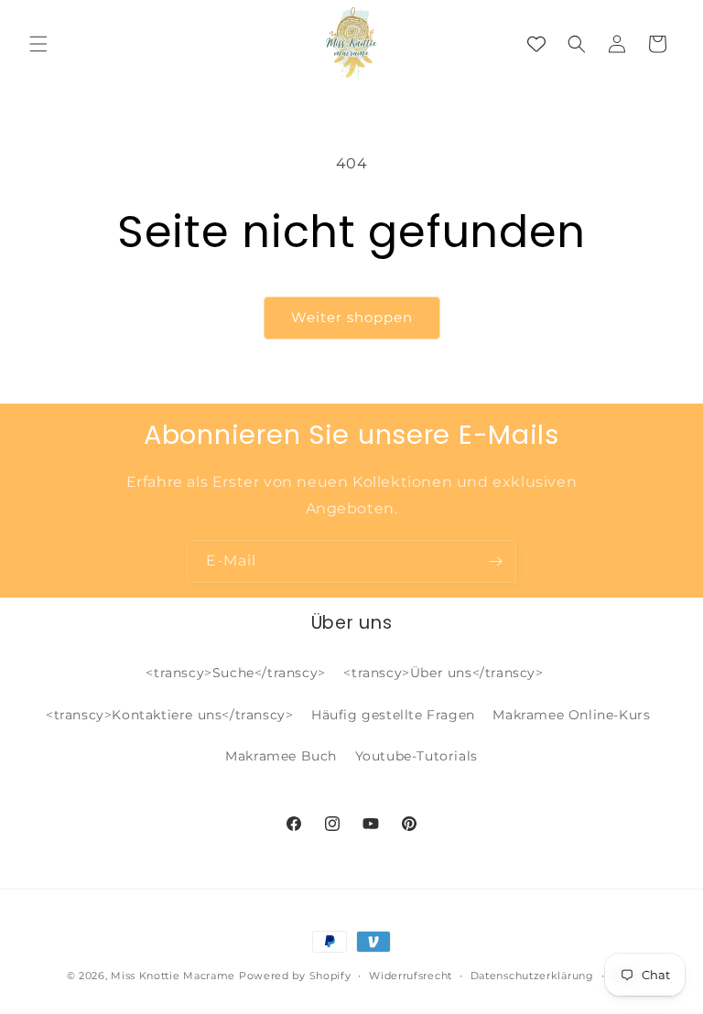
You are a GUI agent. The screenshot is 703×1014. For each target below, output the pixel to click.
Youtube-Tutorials (416, 756)
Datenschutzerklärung (532, 975)
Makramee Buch (281, 756)
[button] (38, 44)
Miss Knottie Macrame (173, 975)
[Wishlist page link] (536, 44)
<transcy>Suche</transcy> (235, 672)
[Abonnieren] (495, 561)
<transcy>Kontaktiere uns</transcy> (169, 715)
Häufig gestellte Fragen (393, 715)
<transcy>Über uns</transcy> (443, 672)
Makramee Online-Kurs (571, 715)
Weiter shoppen (352, 317)
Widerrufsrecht (410, 975)
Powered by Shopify (295, 975)
